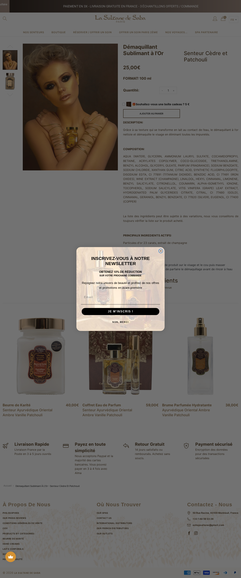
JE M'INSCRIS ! (120, 311)
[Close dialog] (161, 251)
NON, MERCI (120, 322)
